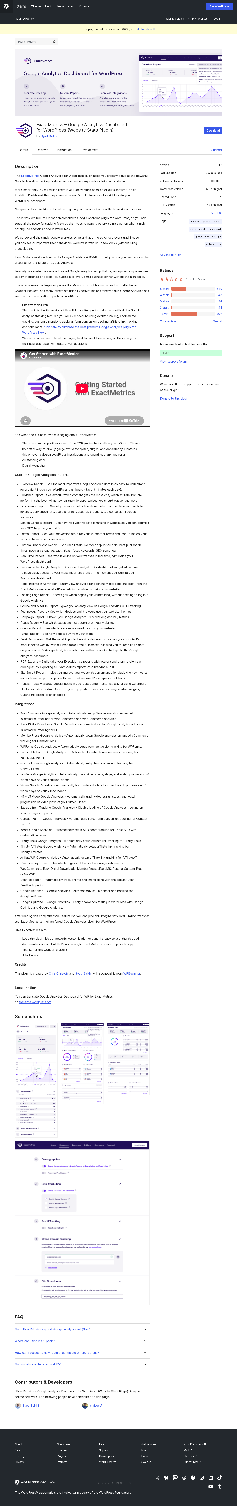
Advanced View (170, 255)
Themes (62, 1450)
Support (216, 150)
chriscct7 (96, 1405)
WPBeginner (131, 973)
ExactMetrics (30, 176)
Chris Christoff (58, 973)
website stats (213, 244)
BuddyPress (193, 1461)
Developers (106, 1456)
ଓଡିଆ (53, 1482)
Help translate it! (145, 29)
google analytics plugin (208, 236)
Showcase (63, 1444)
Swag (146, 1461)
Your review (168, 321)
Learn (102, 1444)
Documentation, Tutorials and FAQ (38, 1364)
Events (145, 1450)
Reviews (42, 150)
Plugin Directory (24, 18)
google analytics (212, 221)
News (18, 1450)
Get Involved (149, 1444)
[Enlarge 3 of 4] (144, 1028)
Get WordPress (219, 6)
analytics (195, 221)
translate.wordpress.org (35, 1002)
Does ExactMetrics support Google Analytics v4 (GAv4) (53, 1329)
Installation (64, 150)
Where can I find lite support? (35, 1341)
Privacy (19, 1461)
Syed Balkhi (49, 136)
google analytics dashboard (205, 229)
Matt (188, 1450)
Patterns (62, 1461)
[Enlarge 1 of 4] (53, 1028)
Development (89, 150)
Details (23, 150)
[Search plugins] (54, 41)
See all (217, 321)
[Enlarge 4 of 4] (144, 1145)
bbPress (190, 1456)
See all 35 (216, 213)
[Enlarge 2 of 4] (99, 1028)
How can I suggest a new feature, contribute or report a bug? (57, 1353)
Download (213, 130)
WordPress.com (195, 1444)
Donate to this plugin (174, 398)
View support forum (173, 361)
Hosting (19, 1456)
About (18, 1444)
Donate (147, 1456)
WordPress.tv (109, 1461)
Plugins (61, 1456)
